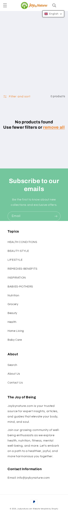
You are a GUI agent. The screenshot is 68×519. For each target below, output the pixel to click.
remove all (54, 127)
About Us (14, 373)
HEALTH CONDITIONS (22, 242)
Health (12, 322)
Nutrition (13, 295)
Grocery (13, 304)
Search (12, 365)
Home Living (16, 331)
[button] (5, 5)
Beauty (12, 313)
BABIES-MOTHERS (20, 286)
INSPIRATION (17, 277)
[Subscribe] (56, 216)
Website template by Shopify (45, 509)
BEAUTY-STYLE (18, 251)
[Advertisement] (34, 55)
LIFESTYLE (15, 259)
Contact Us (15, 382)
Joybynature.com (24, 509)
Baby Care (15, 339)
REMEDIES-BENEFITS (22, 268)
